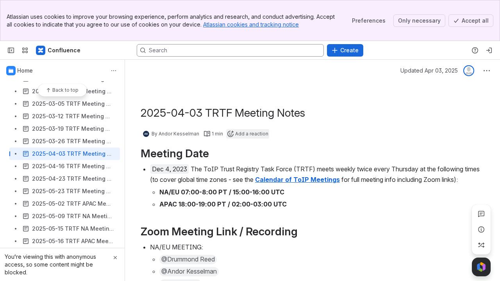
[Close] (115, 257)
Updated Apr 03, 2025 (429, 70)
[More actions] (113, 70)
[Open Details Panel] (481, 229)
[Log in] (489, 50)
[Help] (475, 50)
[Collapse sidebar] (11, 50)
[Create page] (481, 245)
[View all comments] (481, 214)
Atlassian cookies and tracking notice (251, 24)
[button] (188, 259)
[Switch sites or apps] (25, 50)
